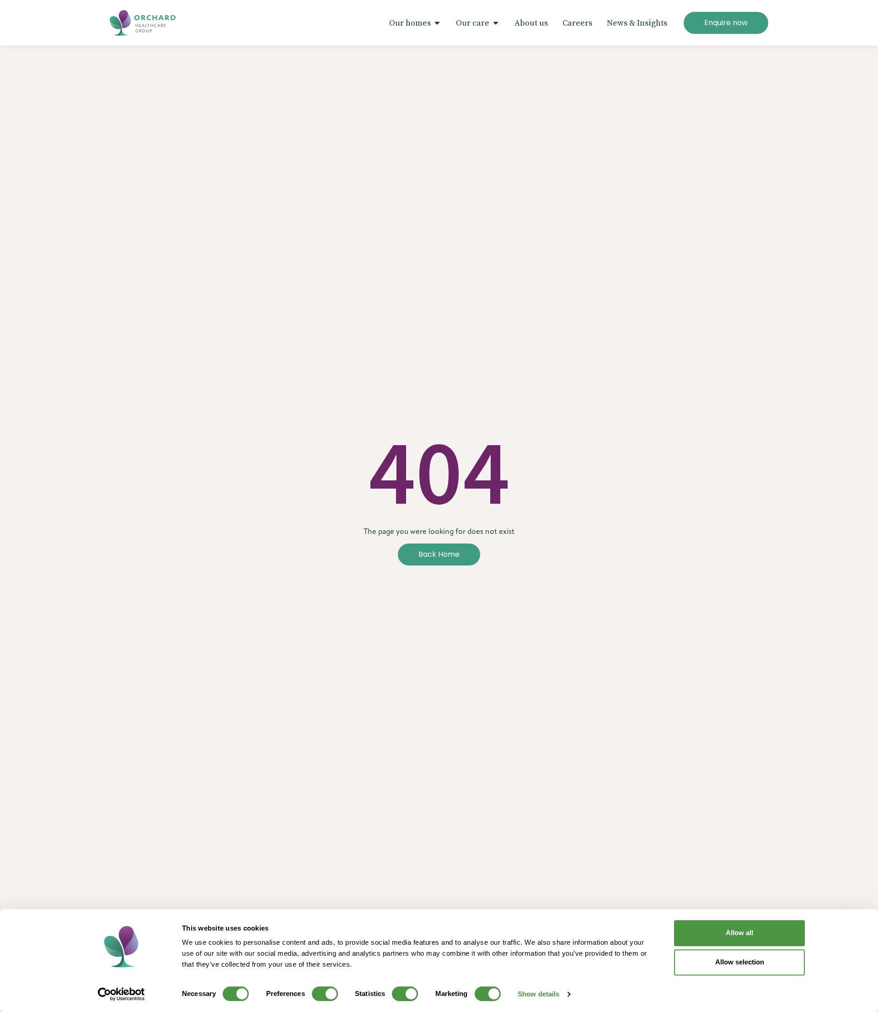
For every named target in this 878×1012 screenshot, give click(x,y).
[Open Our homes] (437, 23)
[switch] (325, 993)
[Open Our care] (496, 23)
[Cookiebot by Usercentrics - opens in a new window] (121, 994)
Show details (538, 994)
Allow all (739, 933)
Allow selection (739, 962)
